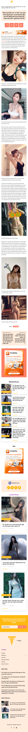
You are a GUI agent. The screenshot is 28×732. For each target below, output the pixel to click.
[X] (11, 25)
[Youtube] (19, 487)
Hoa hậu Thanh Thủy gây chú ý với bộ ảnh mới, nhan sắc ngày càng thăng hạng (18, 410)
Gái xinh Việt (5, 424)
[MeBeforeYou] (10, 482)
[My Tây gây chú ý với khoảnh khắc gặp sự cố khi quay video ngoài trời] (6, 389)
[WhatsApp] (21, 25)
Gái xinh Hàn (5, 436)
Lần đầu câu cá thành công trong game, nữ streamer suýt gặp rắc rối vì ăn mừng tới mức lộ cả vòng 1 (20, 338)
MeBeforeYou (15, 483)
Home (2, 6)
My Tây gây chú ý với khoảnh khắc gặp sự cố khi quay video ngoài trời (19, 388)
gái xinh (16, 326)
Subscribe (21, 626)
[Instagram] (12, 487)
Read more (15, 393)
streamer (3, 41)
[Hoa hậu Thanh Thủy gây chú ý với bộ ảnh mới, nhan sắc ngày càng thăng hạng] (6, 411)
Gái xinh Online (8, 6)
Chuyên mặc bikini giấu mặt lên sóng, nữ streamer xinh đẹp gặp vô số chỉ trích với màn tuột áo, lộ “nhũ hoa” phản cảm (8, 338)
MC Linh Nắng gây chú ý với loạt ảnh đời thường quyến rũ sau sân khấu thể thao (19, 421)
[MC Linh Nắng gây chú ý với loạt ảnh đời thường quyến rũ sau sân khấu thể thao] (6, 422)
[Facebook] (7, 25)
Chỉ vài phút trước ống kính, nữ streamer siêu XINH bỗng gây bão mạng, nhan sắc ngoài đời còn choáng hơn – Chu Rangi (19, 433)
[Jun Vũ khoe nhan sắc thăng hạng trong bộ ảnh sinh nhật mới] (6, 400)
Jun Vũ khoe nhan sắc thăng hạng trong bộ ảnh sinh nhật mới (19, 398)
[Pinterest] (16, 25)
